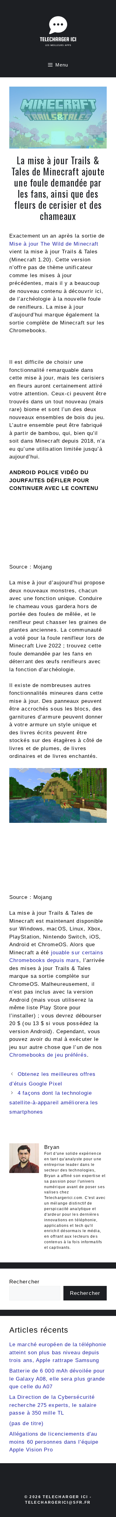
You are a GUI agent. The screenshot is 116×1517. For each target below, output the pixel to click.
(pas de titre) (26, 1423)
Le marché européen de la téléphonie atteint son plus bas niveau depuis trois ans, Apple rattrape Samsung (57, 1352)
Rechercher (24, 1282)
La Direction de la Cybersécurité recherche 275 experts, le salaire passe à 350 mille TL (53, 1405)
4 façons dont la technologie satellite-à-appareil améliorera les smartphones (53, 1102)
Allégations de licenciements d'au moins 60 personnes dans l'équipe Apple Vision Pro (53, 1442)
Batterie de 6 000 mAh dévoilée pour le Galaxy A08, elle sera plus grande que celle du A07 (57, 1379)
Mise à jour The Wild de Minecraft (53, 244)
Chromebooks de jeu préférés (48, 1055)
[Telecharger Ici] (58, 32)
